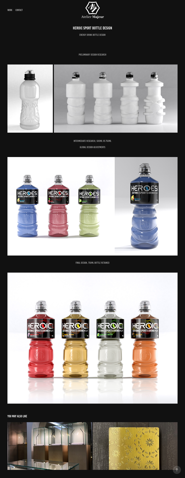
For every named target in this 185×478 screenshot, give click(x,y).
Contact (19, 10)
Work (9, 10)
